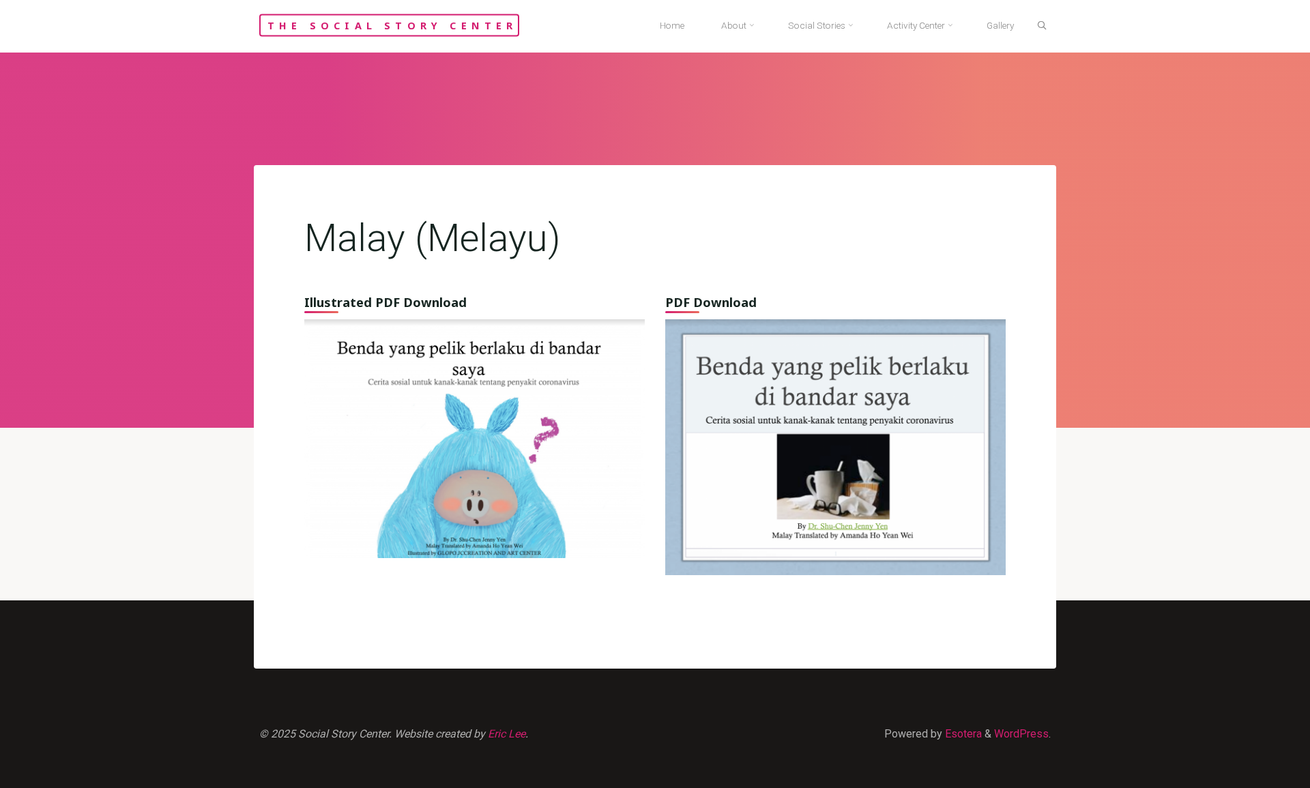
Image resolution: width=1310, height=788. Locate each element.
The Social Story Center (392, 24)
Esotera (962, 733)
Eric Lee (506, 733)
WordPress (1021, 733)
